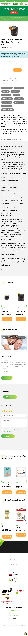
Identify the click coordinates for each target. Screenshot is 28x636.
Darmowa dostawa (19, 78)
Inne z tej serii (7, 139)
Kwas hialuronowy (7, 87)
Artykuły (14, 139)
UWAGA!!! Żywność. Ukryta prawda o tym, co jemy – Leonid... (20, 529)
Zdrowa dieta (21, 337)
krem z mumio (15, 91)
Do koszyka (17, 70)
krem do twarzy (19, 87)
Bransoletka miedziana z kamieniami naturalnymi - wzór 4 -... (21, 487)
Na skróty (12, 560)
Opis (2, 139)
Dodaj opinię (9, 396)
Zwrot (11, 78)
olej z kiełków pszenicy (8, 109)
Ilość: (2, 70)
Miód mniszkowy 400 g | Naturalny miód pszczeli (6, 530)
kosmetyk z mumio (7, 102)
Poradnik (5, 337)
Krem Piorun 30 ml (19, 102)
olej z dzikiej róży (6, 105)
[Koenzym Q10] (14, 342)
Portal (13, 565)
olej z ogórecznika (7, 98)
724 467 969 (14, 610)
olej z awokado (19, 98)
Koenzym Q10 (6, 356)
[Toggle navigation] (26, 4)
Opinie (19, 139)
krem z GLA (16, 95)
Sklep (15, 3)
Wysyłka (3, 78)
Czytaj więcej (4, 371)
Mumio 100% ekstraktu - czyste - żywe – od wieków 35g (7, 313)
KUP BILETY (14, 12)
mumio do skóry (6, 95)
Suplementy (12, 337)
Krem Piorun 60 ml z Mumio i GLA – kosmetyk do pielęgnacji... (21, 313)
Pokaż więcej (7, 377)
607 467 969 (14, 615)
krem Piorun (5, 91)
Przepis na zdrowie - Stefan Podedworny (7, 485)
